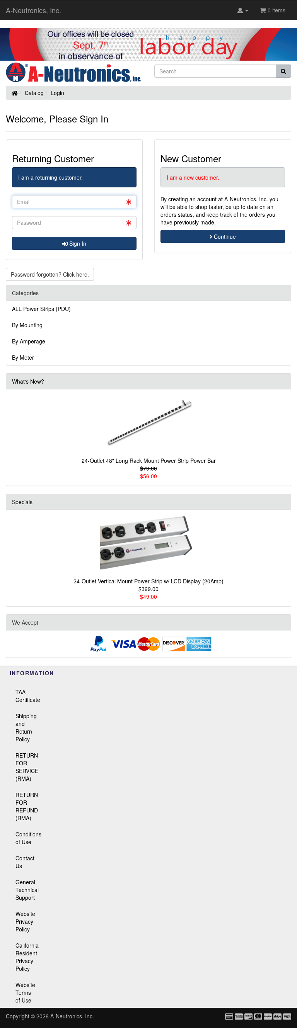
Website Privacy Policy (25, 921)
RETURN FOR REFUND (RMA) (26, 806)
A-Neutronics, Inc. (33, 10)
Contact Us (24, 862)
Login (57, 93)
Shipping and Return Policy (26, 727)
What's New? (28, 381)
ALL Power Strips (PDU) (41, 309)
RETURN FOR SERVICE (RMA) (26, 766)
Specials (22, 502)
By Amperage (28, 341)
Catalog (34, 93)
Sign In (77, 243)
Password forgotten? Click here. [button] (50, 274)
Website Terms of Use (25, 992)
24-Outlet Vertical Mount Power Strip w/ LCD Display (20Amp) (148, 581)
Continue (224, 236)
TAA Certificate (27, 695)
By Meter (23, 357)
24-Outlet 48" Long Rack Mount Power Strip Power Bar (149, 460)
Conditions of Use (27, 838)
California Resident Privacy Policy (27, 956)
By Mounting (27, 325)
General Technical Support (27, 889)
